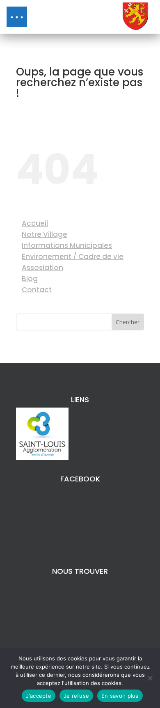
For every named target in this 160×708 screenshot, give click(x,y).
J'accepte (38, 695)
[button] (17, 17)
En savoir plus (120, 695)
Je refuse (76, 695)
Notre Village (44, 234)
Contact (37, 290)
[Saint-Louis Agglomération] (42, 458)
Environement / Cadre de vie (72, 256)
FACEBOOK (80, 479)
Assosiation (42, 268)
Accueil (35, 223)
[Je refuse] (150, 678)
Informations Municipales (67, 245)
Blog (30, 279)
